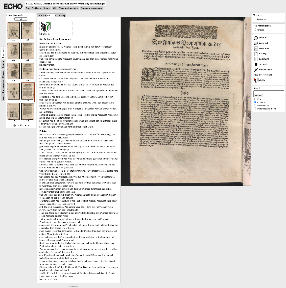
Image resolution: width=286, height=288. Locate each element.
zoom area (264, 48)
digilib (262, 80)
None (3, 97)
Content (3, 64)
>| (64, 15)
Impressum (73, 286)
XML (55, 8)
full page (263, 53)
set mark (263, 64)
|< (44, 15)
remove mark (265, 69)
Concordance (3, 86)
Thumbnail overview (68, 8)
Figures (3, 74)
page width (264, 59)
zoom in (262, 38)
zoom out (263, 43)
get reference (265, 75)
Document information (91, 8)
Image (47, 8)
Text (28, 8)
